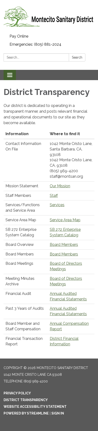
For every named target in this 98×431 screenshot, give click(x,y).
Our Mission (60, 186)
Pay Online (19, 36)
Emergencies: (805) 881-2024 (35, 44)
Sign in (57, 413)
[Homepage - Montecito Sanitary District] (49, 16)
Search (77, 57)
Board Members (64, 244)
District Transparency (26, 400)
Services (57, 205)
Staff (54, 195)
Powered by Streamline (26, 413)
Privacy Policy (17, 393)
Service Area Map (65, 220)
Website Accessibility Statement (35, 407)
